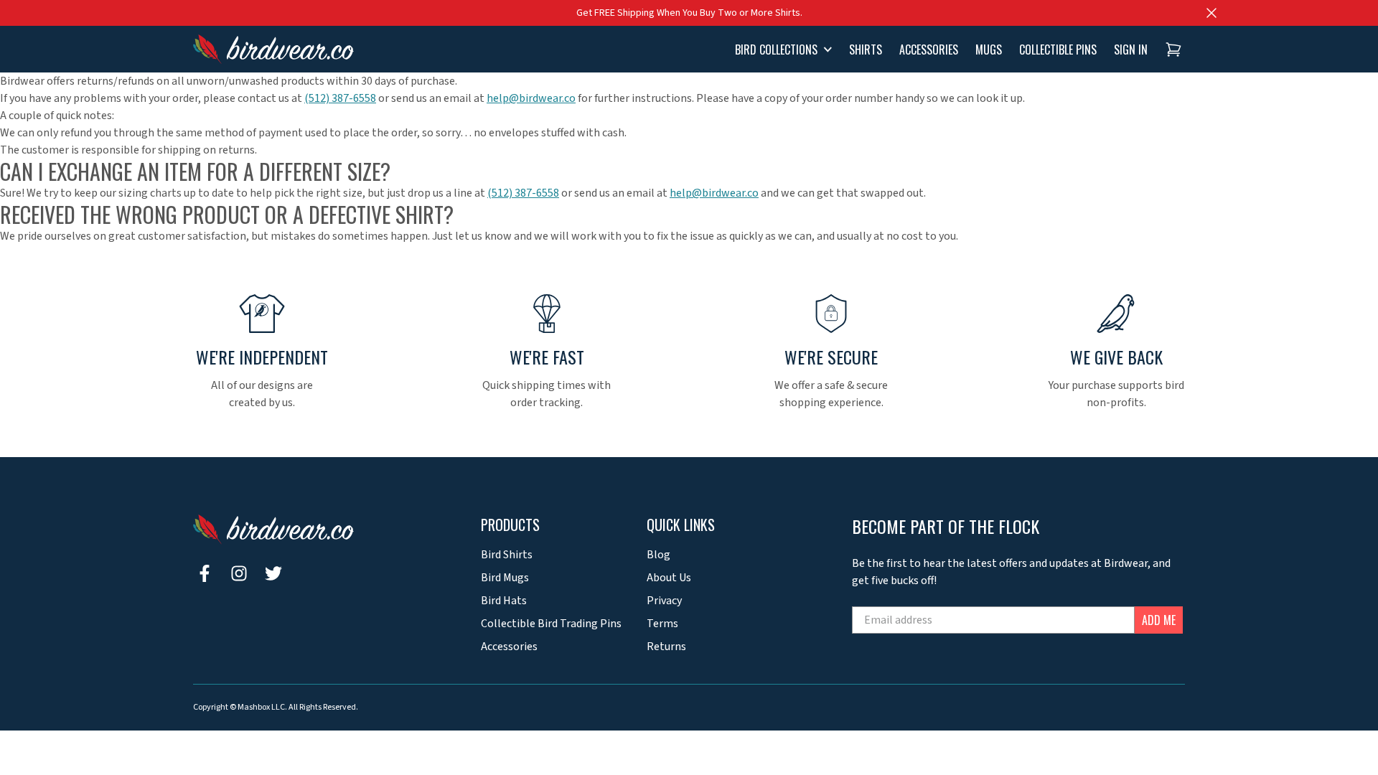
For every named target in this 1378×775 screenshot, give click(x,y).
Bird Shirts (507, 555)
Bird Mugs (505, 578)
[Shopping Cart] (1173, 49)
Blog (658, 555)
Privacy (664, 601)
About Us (669, 578)
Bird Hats (504, 601)
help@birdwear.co (531, 98)
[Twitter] (273, 573)
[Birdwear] (273, 49)
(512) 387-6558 (340, 98)
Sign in (1131, 49)
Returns (666, 646)
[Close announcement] (1211, 12)
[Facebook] (204, 573)
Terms (662, 623)
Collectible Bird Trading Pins (551, 623)
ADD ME (1159, 620)
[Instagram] (239, 573)
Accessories (509, 646)
